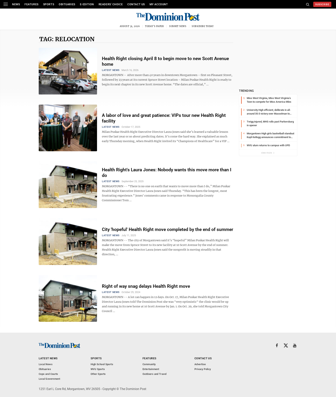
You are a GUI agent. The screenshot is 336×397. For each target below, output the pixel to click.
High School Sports (102, 364)
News (16, 4)
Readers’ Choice (111, 4)
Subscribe (322, 4)
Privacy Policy (202, 369)
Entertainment (151, 369)
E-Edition (87, 4)
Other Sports (98, 374)
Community (149, 364)
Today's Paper (154, 26)
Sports (48, 4)
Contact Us (136, 4)
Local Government (49, 378)
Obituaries (67, 4)
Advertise (200, 364)
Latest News (111, 70)
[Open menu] (6, 4)
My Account (159, 4)
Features (31, 4)
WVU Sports (98, 369)
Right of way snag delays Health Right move (146, 286)
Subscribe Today (203, 26)
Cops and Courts (48, 374)
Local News (45, 364)
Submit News (177, 26)
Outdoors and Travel (154, 374)
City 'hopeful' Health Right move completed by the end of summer (167, 229)
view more (266, 152)
